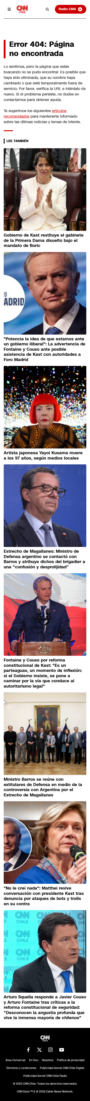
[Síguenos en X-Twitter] (39, 1050)
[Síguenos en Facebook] (28, 1050)
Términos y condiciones (21, 1068)
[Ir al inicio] (22, 9)
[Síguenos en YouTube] (61, 1050)
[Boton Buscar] (47, 9)
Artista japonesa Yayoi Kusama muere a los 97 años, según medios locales (43, 455)
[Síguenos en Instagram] (50, 1050)
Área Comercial (15, 1060)
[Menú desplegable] (9, 9)
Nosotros (47, 1060)
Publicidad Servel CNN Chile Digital (62, 1068)
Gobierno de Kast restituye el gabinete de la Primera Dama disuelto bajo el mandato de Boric (44, 240)
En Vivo (33, 1060)
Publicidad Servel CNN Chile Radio (45, 1076)
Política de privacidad (70, 1060)
